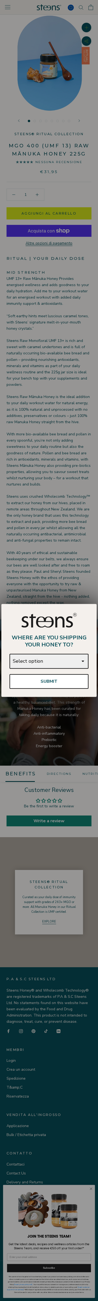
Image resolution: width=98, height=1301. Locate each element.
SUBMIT (49, 681)
